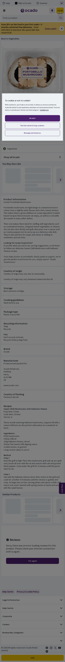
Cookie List (44, 110)
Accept (32, 118)
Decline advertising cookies (32, 125)
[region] (32, 117)
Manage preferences (32, 133)
